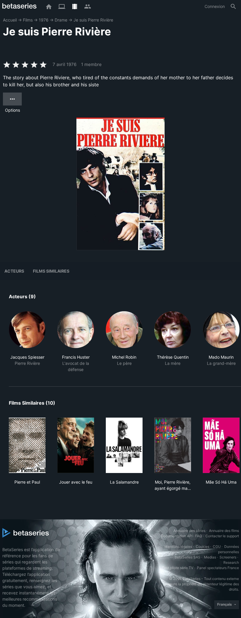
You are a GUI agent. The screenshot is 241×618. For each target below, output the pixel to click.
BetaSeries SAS (187, 557)
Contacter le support (222, 536)
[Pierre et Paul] (27, 445)
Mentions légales (178, 546)
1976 (43, 19)
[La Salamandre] (124, 445)
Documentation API (177, 536)
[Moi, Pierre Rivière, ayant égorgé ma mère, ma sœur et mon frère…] (172, 445)
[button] (27, 342)
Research (231, 562)
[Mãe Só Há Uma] (221, 445)
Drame (61, 19)
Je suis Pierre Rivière (93, 19)
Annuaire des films (224, 530)
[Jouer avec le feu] (75, 445)
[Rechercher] (233, 6)
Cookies (202, 546)
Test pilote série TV (177, 568)
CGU (217, 546)
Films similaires (51, 270)
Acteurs (14, 270)
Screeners (228, 557)
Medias (210, 557)
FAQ (198, 536)
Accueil (10, 19)
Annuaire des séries (189, 530)
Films (28, 19)
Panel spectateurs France (218, 568)
